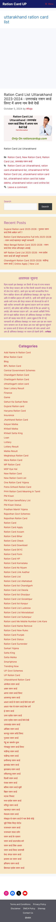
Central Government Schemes (19, 370)
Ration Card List (12, 576)
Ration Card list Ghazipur (17, 594)
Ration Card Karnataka (16, 563)
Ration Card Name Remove (18, 626)
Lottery (7, 442)
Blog (6, 361)
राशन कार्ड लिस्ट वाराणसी (14, 850)
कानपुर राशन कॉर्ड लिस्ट (13, 733)
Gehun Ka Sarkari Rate (16, 401)
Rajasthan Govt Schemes (17, 514)
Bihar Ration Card (13, 357)
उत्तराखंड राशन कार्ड (23, 161)
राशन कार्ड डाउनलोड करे (14, 841)
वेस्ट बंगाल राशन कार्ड (12, 854)
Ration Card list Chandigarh (18, 585)
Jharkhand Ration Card (16, 419)
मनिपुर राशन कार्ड (11, 805)
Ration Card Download (15, 545)
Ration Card (14, 157)
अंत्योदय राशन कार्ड (11, 684)
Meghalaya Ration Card (16, 455)
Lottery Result (11, 446)
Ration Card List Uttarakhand (24, 165)
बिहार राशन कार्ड (10, 791)
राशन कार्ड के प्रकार (12, 836)
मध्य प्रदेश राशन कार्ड (12, 800)
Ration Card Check (13, 540)
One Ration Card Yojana (16, 482)
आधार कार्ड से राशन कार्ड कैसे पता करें (19, 702)
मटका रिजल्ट (9, 796)
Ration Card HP (12, 558)
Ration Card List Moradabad (19, 612)
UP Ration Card (12, 675)
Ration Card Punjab (14, 635)
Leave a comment (17, 187)
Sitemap (41, 908)
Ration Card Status (14, 639)
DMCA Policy (29, 908)
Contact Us (28, 913)
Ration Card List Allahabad (18, 581)
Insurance (9, 415)
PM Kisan (9, 496)
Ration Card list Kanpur (16, 603)
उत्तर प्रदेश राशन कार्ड (13, 715)
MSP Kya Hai (10, 469)
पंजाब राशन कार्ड (10, 782)
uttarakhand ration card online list (30, 182)
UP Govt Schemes (13, 670)
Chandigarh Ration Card (16, 375)
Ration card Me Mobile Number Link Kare (25, 621)
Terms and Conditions (20, 904)
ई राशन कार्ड (9, 711)
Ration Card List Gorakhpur (18, 599)
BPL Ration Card (12, 366)
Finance (8, 393)
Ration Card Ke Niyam (15, 567)
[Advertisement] (28, 59)
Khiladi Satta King (13, 433)
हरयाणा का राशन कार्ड (12, 859)
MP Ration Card (12, 464)
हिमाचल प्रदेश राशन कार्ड (14, 868)
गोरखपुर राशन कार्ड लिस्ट (14, 747)
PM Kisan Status (12, 505)
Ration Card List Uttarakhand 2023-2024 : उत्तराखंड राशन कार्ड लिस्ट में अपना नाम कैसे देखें (28, 98)
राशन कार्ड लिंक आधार (13, 845)
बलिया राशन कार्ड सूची (13, 787)
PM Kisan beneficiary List (17, 500)
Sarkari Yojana (11, 648)
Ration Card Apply (13, 527)
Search (7, 201)
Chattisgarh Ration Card (16, 379)
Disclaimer (16, 908)
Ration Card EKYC (13, 549)
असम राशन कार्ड (10, 688)
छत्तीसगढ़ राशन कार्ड (12, 760)
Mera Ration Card (13, 460)
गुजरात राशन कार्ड (11, 738)
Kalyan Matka (11, 424)
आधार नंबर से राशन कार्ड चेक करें (17, 706)
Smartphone (10, 661)
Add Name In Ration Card (17, 352)
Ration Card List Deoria (16, 590)
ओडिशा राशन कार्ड (11, 729)
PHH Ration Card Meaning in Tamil (22, 491)
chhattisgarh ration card (16, 384)
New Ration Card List (15, 478)
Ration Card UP (15, 4)
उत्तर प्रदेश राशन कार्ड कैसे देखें (16, 720)
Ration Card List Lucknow (17, 608)
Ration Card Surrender (15, 644)
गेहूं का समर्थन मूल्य (11, 742)
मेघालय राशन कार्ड (11, 814)
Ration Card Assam (14, 531)
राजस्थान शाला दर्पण (12, 832)
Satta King (9, 652)
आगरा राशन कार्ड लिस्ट (13, 693)
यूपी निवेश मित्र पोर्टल (12, 823)
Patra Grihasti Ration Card (17, 487)
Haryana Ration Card (15, 410)
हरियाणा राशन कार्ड (11, 863)
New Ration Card (31, 157)
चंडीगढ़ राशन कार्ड (11, 756)
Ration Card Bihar (13, 536)
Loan (6, 437)
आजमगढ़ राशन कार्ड (12, 697)
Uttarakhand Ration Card (17, 679)
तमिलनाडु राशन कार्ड (12, 774)
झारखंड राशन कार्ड (11, 765)
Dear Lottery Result (14, 388)
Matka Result (11, 451)
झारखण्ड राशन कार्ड (12, 769)
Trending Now (11, 666)
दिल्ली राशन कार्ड (10, 778)
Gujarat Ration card (14, 406)
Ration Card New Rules (16, 630)
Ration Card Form (13, 554)
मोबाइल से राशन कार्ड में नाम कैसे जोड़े (19, 818)
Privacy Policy (39, 904)
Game (7, 397)
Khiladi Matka (11, 428)
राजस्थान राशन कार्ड (12, 827)
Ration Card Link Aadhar (17, 572)
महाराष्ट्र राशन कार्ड (12, 809)
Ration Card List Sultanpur (17, 617)
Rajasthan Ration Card (15, 518)
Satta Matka (10, 657)
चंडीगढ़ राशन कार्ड (11, 751)
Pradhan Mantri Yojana (16, 509)
